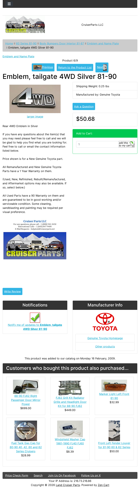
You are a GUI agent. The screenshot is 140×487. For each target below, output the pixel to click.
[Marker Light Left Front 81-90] (114, 385)
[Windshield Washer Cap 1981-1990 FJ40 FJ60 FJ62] (70, 428)
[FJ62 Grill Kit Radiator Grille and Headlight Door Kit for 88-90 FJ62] (70, 387)
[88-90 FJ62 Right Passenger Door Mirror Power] (26, 386)
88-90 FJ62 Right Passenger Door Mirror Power (25, 400)
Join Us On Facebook (62, 475)
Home (9, 43)
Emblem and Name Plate (103, 43)
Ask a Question (84, 106)
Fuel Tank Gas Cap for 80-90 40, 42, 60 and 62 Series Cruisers (26, 447)
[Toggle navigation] (9, 3)
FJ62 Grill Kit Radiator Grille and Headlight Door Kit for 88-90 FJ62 (70, 402)
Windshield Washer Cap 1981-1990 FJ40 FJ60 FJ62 (70, 443)
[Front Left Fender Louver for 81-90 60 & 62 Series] (114, 430)
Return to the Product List (75, 67)
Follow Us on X (91, 475)
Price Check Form (16, 475)
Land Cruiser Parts (68, 485)
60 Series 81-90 (26, 43)
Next (100, 67)
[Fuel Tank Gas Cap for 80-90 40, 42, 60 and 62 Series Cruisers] (26, 430)
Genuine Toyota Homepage (105, 338)
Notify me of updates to (35, 327)
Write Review (12, 291)
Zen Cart (103, 485)
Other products (105, 346)
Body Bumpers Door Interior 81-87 (62, 43)
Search (38, 475)
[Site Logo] (25, 25)
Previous (47, 67)
